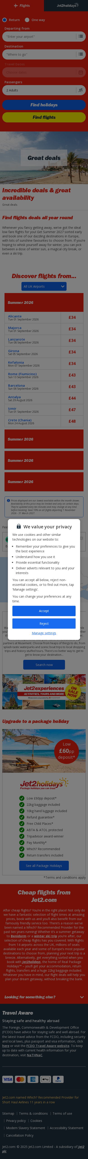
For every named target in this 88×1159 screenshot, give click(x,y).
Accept (44, 611)
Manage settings (44, 633)
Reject (44, 623)
